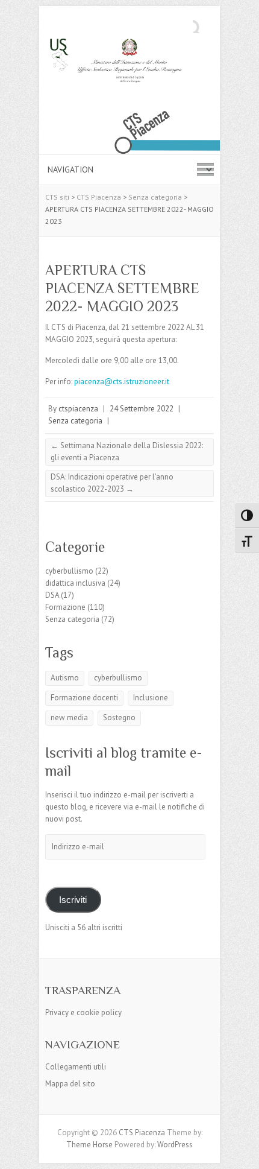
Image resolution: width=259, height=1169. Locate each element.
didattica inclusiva (75, 583)
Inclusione (150, 697)
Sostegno (119, 717)
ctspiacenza (78, 409)
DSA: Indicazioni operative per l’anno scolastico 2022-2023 (112, 483)
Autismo (65, 678)
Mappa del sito (70, 1084)
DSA (52, 595)
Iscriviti (73, 900)
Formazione (65, 607)
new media (69, 717)
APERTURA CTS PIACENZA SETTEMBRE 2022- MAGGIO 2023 (122, 288)
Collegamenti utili (75, 1067)
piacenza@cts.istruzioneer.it (121, 381)
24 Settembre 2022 (141, 409)
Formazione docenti (84, 697)
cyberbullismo (69, 571)
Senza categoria (75, 421)
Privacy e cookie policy (83, 1012)
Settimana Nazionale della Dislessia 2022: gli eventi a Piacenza (127, 451)
